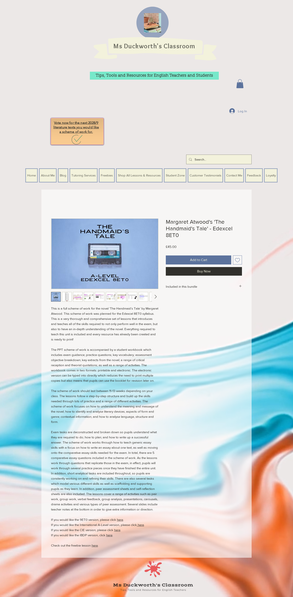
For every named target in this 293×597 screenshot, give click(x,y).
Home (55, 203)
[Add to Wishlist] (237, 260)
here (120, 520)
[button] (240, 83)
